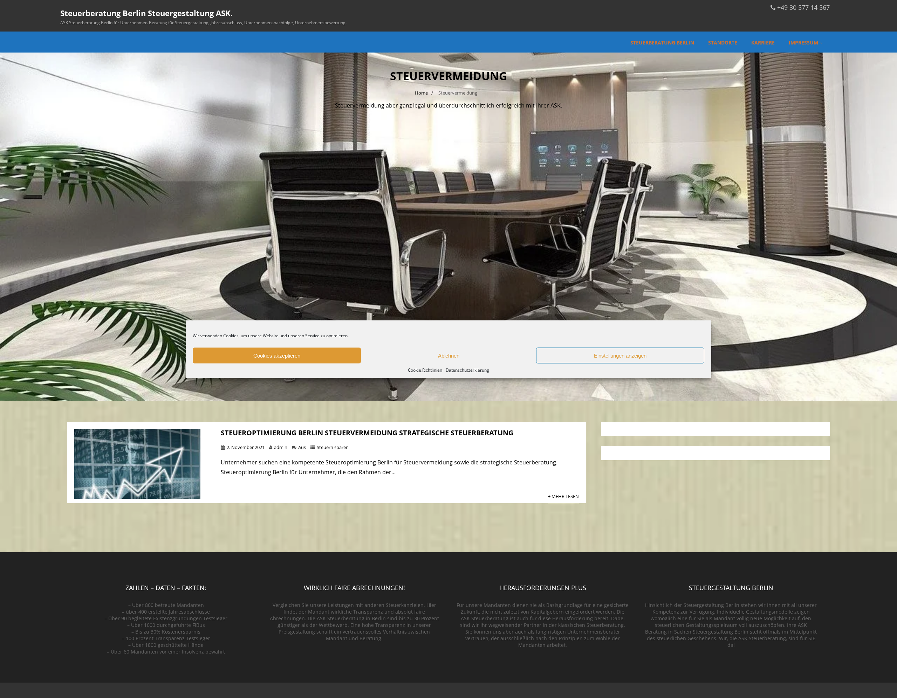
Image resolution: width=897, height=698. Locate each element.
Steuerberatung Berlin (662, 42)
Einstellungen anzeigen (620, 355)
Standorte (722, 42)
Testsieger (215, 618)
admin (280, 447)
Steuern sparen (333, 447)
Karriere (763, 42)
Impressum (803, 42)
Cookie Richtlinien (425, 370)
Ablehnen (448, 355)
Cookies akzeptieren (276, 355)
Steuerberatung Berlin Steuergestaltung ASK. (146, 13)
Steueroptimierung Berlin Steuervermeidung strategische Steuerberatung (367, 432)
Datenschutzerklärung (467, 370)
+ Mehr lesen (563, 496)
